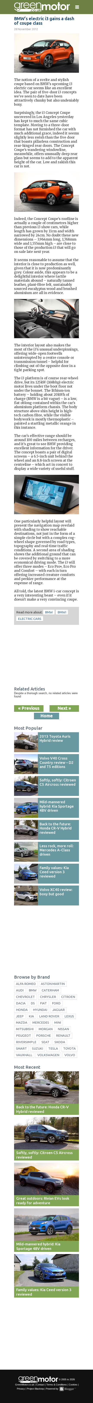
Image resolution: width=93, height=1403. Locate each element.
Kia (31, 1016)
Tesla (53, 1048)
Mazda (21, 1022)
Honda (22, 1010)
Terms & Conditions (56, 1384)
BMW (49, 612)
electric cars (29, 619)
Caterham (50, 990)
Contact (40, 1384)
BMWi (62, 612)
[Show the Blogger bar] (67, 1389)
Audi (20, 990)
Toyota (69, 1048)
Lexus (69, 1016)
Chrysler (48, 997)
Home (46, 715)
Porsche (43, 1035)
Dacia (21, 1003)
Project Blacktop (35, 1388)
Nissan (63, 1029)
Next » (64, 708)
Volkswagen (48, 1055)
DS (33, 1003)
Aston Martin (53, 984)
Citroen (68, 997)
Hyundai (40, 1010)
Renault (63, 1035)
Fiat (43, 1003)
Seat (45, 1042)
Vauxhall (24, 1055)
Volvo (69, 1055)
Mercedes (40, 1022)
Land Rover (49, 1016)
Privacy (21, 1388)
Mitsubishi (25, 1029)
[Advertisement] (46, 656)
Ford (56, 1003)
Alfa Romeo (26, 984)
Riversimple (26, 1042)
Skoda (60, 1042)
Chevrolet (25, 997)
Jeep (20, 1016)
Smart (21, 1048)
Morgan (46, 1029)
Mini (57, 1022)
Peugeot (23, 1035)
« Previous (28, 708)
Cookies (73, 1384)
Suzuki (37, 1048)
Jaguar (58, 1010)
